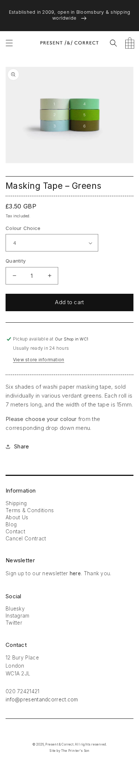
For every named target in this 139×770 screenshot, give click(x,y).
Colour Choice (23, 228)
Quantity (16, 261)
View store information (38, 359)
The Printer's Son (75, 751)
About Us (17, 517)
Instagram (18, 616)
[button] (9, 43)
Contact (15, 531)
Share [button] (21, 446)
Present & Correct (59, 744)
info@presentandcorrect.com (42, 699)
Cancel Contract (26, 539)
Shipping (16, 503)
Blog (11, 524)
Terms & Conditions (30, 510)
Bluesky (15, 609)
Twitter (14, 623)
